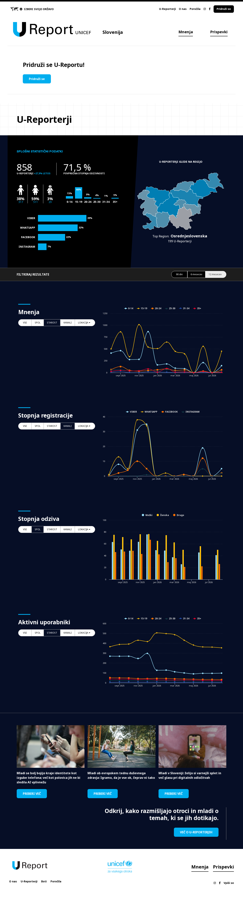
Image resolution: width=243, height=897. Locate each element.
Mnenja (185, 31)
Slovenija (113, 32)
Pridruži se (224, 9)
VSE (25, 322)
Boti (44, 881)
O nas (183, 9)
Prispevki (219, 31)
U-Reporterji (167, 9)
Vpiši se (229, 883)
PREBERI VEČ (32, 794)
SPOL (37, 322)
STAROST (52, 322)
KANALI (68, 322)
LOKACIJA (83, 322)
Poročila (195, 9)
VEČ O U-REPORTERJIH (196, 832)
